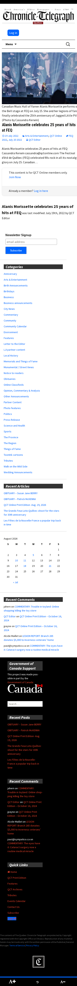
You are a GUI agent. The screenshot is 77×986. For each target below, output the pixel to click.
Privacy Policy (32, 945)
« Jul (15, 582)
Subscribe (13, 912)
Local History (11, 355)
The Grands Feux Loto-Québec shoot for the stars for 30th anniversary (24, 750)
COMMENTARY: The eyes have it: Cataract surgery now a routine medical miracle (23, 847)
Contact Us (13, 907)
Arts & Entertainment (36, 135)
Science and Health (14, 425)
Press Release (12, 419)
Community (10, 320)
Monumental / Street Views (19, 367)
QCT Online (56, 135)
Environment (11, 332)
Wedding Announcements (18, 472)
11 (25, 560)
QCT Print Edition (16, 877)
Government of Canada (20, 682)
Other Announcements (16, 396)
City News (9, 309)
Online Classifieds (14, 384)
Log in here (41, 191)
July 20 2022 (15, 139)
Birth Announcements (16, 285)
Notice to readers (14, 373)
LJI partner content (14, 349)
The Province (11, 437)
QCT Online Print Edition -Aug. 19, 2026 (25, 505)
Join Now (15, 177)
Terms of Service (17, 945)
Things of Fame (12, 449)
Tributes (8, 460)
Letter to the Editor (14, 344)
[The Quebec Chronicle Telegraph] (38, 16)
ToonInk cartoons (13, 454)
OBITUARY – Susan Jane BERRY (21, 493)
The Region (10, 443)
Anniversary (10, 274)
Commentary (11, 314)
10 (16, 560)
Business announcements (18, 303)
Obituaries (10, 379)
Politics (8, 414)
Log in (13, 33)
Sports (7, 431)
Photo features (12, 408)
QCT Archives (14, 889)
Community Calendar (15, 326)
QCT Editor (35, 139)
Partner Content (12, 402)
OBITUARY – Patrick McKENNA (20, 499)
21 (50, 566)
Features (9, 338)
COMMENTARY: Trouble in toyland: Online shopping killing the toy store (24, 792)
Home (13, 872)
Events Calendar (16, 901)
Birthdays (9, 291)
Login (10, 918)
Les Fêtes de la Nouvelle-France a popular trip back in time (23, 763)
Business (9, 297)
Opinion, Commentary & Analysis (22, 390)
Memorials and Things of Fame (21, 361)
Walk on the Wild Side (15, 466)
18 (25, 566)
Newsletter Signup (18, 235)
